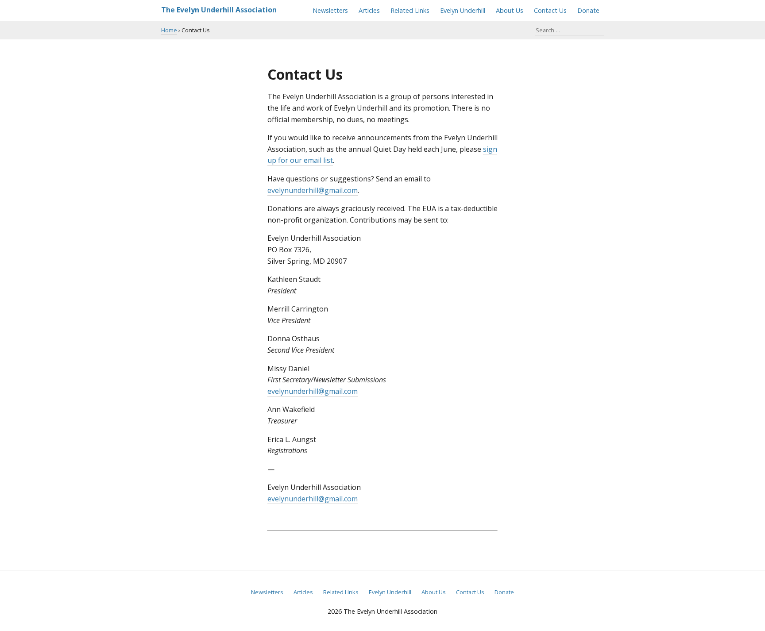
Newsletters (330, 10)
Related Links (409, 10)
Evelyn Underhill (462, 10)
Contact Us (550, 10)
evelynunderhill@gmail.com (312, 190)
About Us (509, 10)
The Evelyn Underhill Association (219, 10)
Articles (369, 10)
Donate (588, 10)
